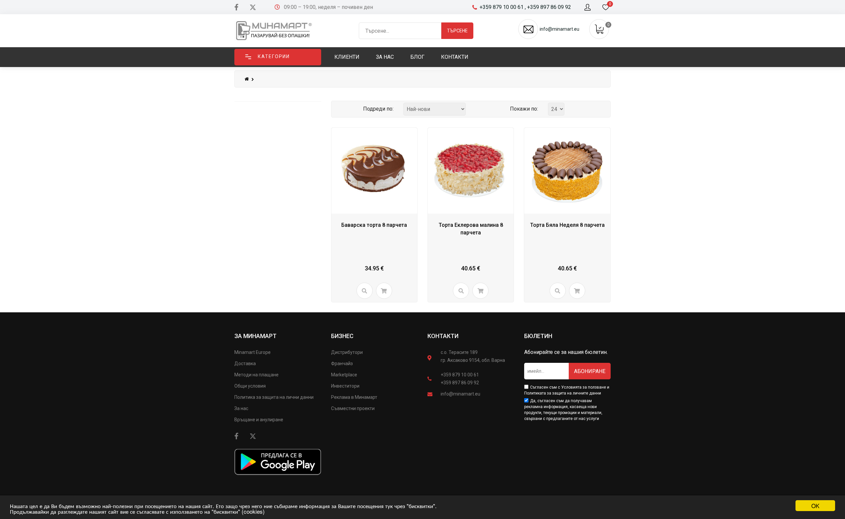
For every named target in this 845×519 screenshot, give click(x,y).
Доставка (245, 363)
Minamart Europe (252, 352)
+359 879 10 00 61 (460, 374)
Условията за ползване (583, 387)
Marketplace (344, 374)
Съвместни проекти (353, 408)
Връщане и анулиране (258, 419)
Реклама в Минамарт (354, 397)
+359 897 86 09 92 (460, 382)
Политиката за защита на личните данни (562, 393)
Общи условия (250, 386)
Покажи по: (524, 109)
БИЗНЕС (342, 335)
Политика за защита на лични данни (274, 397)
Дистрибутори (347, 352)
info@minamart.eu (460, 394)
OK (815, 506)
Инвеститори (345, 386)
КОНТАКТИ (442, 335)
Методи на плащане (256, 374)
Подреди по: (378, 109)
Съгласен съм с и (566, 390)
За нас (241, 408)
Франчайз (342, 363)
